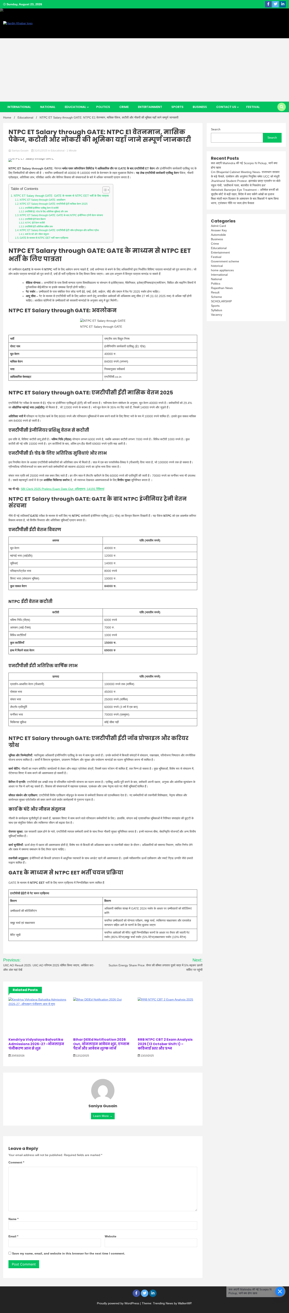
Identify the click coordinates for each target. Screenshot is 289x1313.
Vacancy (216, 314)
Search (215, 129)
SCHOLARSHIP (221, 301)
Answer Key (219, 230)
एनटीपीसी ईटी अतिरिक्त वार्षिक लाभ (39, 226)
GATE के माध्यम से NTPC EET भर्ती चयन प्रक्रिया (44, 237)
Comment (16, 1162)
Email (13, 1236)
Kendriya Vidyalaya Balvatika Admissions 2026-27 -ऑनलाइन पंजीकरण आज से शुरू (36, 1044)
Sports (177, 107)
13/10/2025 (147, 1055)
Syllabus (216, 310)
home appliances (222, 270)
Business (200, 107)
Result (215, 292)
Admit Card (218, 226)
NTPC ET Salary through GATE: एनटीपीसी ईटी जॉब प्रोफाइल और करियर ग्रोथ (59, 230)
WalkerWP (184, 1303)
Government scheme (225, 261)
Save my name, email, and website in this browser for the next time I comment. (68, 1253)
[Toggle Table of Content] (104, 190)
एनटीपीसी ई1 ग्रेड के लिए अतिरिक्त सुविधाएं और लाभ (46, 211)
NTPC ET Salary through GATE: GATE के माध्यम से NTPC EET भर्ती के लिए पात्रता (61, 195)
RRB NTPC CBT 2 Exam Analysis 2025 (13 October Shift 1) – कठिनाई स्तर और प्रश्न (165, 1044)
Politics (103, 107)
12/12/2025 (82, 1055)
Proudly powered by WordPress (118, 1303)
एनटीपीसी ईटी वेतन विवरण (35, 219)
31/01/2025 (41, 150)
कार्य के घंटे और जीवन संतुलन (37, 234)
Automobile (218, 234)
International (19, 107)
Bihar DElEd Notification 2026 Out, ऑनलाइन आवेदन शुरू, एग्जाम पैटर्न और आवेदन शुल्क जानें (101, 1044)
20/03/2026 (18, 1055)
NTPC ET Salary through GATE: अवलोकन (42, 199)
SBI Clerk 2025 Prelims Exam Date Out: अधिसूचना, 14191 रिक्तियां (62, 489)
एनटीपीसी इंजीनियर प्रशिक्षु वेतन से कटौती (41, 208)
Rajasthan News (222, 288)
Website (110, 1236)
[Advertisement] (144, 70)
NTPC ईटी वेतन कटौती (35, 222)
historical (217, 265)
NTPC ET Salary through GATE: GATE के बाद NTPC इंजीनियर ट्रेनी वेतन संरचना (61, 215)
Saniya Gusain (20, 150)
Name (13, 1219)
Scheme (216, 297)
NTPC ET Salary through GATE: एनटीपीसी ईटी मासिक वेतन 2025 (54, 203)
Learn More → (103, 1116)
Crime (124, 107)
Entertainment (150, 107)
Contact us (226, 107)
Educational (75, 107)
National (47, 107)
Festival (253, 107)
